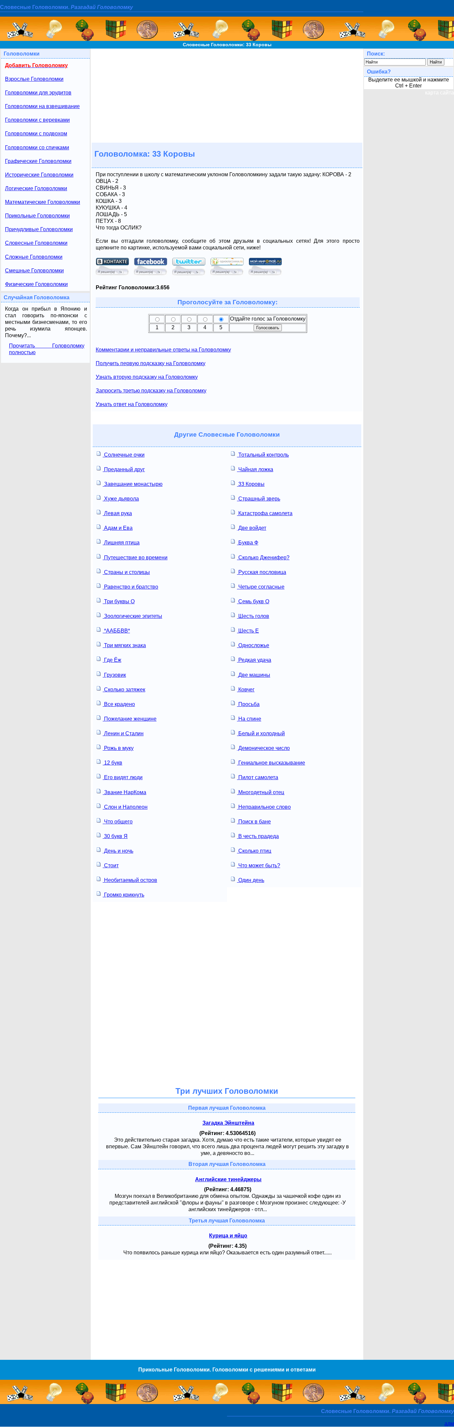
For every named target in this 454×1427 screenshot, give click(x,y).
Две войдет (251, 528)
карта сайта (439, 92)
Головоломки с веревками (37, 120)
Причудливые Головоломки (39, 229)
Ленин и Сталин (123, 733)
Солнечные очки (124, 455)
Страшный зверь (258, 498)
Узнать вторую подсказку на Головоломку (147, 377)
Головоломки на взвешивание (42, 106)
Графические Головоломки (38, 161)
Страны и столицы (126, 572)
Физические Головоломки (36, 284)
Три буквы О (119, 601)
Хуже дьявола (121, 498)
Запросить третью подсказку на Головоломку (151, 390)
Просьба (248, 704)
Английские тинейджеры (228, 1179)
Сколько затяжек (124, 689)
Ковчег (246, 689)
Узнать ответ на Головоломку (132, 404)
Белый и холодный (261, 733)
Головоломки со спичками (37, 147)
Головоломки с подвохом (36, 133)
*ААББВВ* (116, 631)
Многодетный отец (260, 792)
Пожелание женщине (130, 719)
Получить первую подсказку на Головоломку (150, 363)
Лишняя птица (121, 542)
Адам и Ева (118, 528)
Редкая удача (254, 660)
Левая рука (117, 513)
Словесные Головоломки (36, 243)
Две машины (253, 675)
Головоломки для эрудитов (38, 92)
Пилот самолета (257, 777)
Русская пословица (261, 572)
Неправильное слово (264, 807)
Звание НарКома (124, 792)
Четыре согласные (260, 587)
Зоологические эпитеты (132, 616)
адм (449, 1423)
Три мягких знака (124, 645)
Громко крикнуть (123, 895)
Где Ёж (112, 660)
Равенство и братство (130, 587)
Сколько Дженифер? (263, 557)
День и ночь (118, 851)
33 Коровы (251, 484)
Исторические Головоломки (39, 175)
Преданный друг (124, 469)
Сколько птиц (254, 851)
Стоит (111, 865)
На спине (249, 719)
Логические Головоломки (36, 188)
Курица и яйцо (228, 1235)
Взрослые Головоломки (34, 79)
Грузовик (114, 675)
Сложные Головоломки (33, 257)
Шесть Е (248, 631)
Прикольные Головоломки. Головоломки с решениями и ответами (227, 1369)
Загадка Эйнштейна (228, 1123)
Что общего (118, 821)
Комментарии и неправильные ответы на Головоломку (163, 350)
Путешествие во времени (135, 557)
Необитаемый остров (130, 880)
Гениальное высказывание (271, 763)
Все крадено (119, 704)
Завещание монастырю (133, 484)
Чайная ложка (255, 469)
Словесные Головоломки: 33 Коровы (227, 44)
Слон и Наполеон (125, 807)
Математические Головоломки (42, 202)
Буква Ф (247, 542)
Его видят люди (123, 777)
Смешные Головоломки (34, 270)
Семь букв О (253, 601)
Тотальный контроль (263, 455)
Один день (250, 880)
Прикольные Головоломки (37, 215)
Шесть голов (253, 616)
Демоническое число (263, 748)
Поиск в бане (254, 821)
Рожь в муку (118, 748)
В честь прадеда (258, 836)
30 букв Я (115, 836)
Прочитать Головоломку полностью (46, 349)
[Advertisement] (227, 95)
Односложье (253, 645)
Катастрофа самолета (264, 513)
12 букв (112, 763)
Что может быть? (258, 865)
